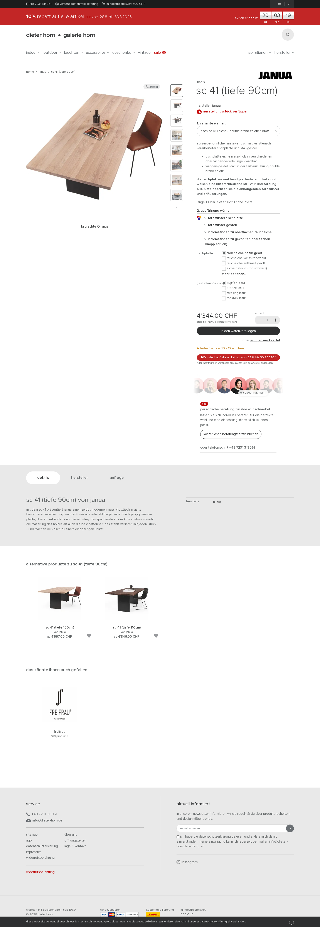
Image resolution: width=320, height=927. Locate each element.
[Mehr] (275, 320)
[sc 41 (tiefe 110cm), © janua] (126, 619)
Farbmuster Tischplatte (224, 218)
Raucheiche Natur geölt (244, 253)
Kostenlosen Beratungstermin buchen (231, 434)
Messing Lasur (236, 293)
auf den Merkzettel (265, 340)
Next (176, 207)
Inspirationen (257, 53)
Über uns (70, 834)
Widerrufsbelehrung (40, 857)
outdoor (50, 53)
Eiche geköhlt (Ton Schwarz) (247, 268)
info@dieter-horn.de (47, 820)
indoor (31, 53)
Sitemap (32, 834)
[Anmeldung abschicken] (290, 828)
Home (30, 71)
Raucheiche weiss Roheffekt (246, 258)
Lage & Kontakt (75, 846)
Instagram (190, 862)
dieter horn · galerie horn (60, 35)
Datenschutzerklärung (42, 846)
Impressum (33, 852)
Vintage (144, 53)
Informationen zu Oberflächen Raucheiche (239, 232)
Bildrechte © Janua (94, 226)
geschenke (121, 53)
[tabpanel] (59, 613)
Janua (42, 71)
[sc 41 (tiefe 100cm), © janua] (59, 619)
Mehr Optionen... (234, 274)
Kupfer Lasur (236, 283)
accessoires (96, 53)
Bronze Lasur (235, 288)
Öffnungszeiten (75, 840)
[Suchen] (288, 34)
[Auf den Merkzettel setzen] (89, 636)
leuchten (71, 53)
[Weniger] (259, 320)
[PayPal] (120, 914)
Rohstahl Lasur (236, 298)
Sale (157, 53)
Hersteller (282, 53)
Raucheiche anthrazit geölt (246, 263)
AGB (29, 840)
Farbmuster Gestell (221, 225)
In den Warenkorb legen (238, 331)
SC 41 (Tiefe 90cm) (63, 71)
